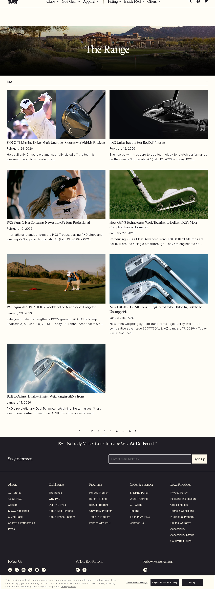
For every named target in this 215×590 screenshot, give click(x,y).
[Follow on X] (84, 570)
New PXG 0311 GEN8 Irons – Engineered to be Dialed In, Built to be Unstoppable (156, 309)
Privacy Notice (68, 586)
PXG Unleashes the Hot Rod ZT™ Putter (137, 142)
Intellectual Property (182, 516)
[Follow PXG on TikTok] (44, 570)
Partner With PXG (100, 523)
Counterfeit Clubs (180, 541)
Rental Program (98, 504)
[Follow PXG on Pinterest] (30, 570)
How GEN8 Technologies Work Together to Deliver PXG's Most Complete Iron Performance (153, 225)
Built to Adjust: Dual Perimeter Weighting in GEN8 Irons (45, 396)
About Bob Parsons (61, 510)
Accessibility (177, 529)
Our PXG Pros (57, 504)
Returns (134, 510)
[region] (107, 582)
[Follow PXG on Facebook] (10, 570)
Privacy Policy (179, 492)
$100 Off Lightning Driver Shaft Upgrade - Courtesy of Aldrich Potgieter (56, 142)
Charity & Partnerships (21, 523)
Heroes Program (99, 492)
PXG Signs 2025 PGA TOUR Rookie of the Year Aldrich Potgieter (51, 307)
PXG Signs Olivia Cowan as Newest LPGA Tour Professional (48, 222)
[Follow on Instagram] (78, 570)
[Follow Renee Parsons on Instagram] (145, 570)
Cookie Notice (179, 504)
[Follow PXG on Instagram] (24, 570)
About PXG (15, 498)
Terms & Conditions (182, 510)
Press (11, 529)
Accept (193, 582)
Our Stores (14, 492)
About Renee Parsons (62, 516)
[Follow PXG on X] (17, 570)
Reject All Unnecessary (164, 582)
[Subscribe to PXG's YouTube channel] (37, 570)
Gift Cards (136, 504)
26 (129, 431)
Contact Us (137, 523)
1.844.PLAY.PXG (140, 516)
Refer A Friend (98, 498)
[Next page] (135, 431)
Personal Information (183, 498)
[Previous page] (79, 431)
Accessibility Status (182, 535)
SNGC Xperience (18, 510)
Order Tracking (139, 498)
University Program (100, 510)
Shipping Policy (139, 492)
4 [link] (104, 431)
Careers (12, 504)
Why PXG (55, 498)
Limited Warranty (180, 523)
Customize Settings (136, 582)
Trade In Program (99, 516)
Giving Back (15, 516)
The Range (55, 492)
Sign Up (199, 459)
